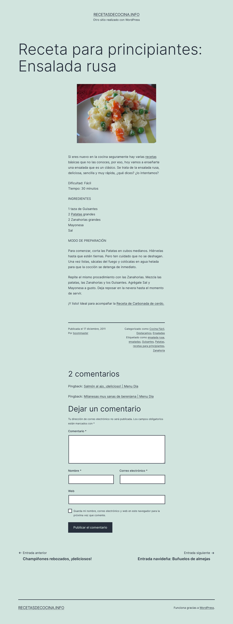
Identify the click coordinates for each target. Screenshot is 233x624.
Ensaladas (159, 333)
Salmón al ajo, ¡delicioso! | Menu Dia (111, 386)
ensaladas (135, 341)
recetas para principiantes (148, 345)
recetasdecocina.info (116, 14)
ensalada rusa (156, 337)
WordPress (207, 607)
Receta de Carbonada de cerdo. (140, 303)
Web (71, 491)
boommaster (80, 333)
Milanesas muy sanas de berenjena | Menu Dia (119, 396)
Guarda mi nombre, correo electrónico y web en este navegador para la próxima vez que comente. (117, 513)
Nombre (74, 470)
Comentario (77, 431)
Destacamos (143, 333)
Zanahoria (159, 350)
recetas (150, 157)
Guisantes (148, 341)
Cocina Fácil (156, 328)
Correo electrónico (133, 470)
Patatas (77, 214)
